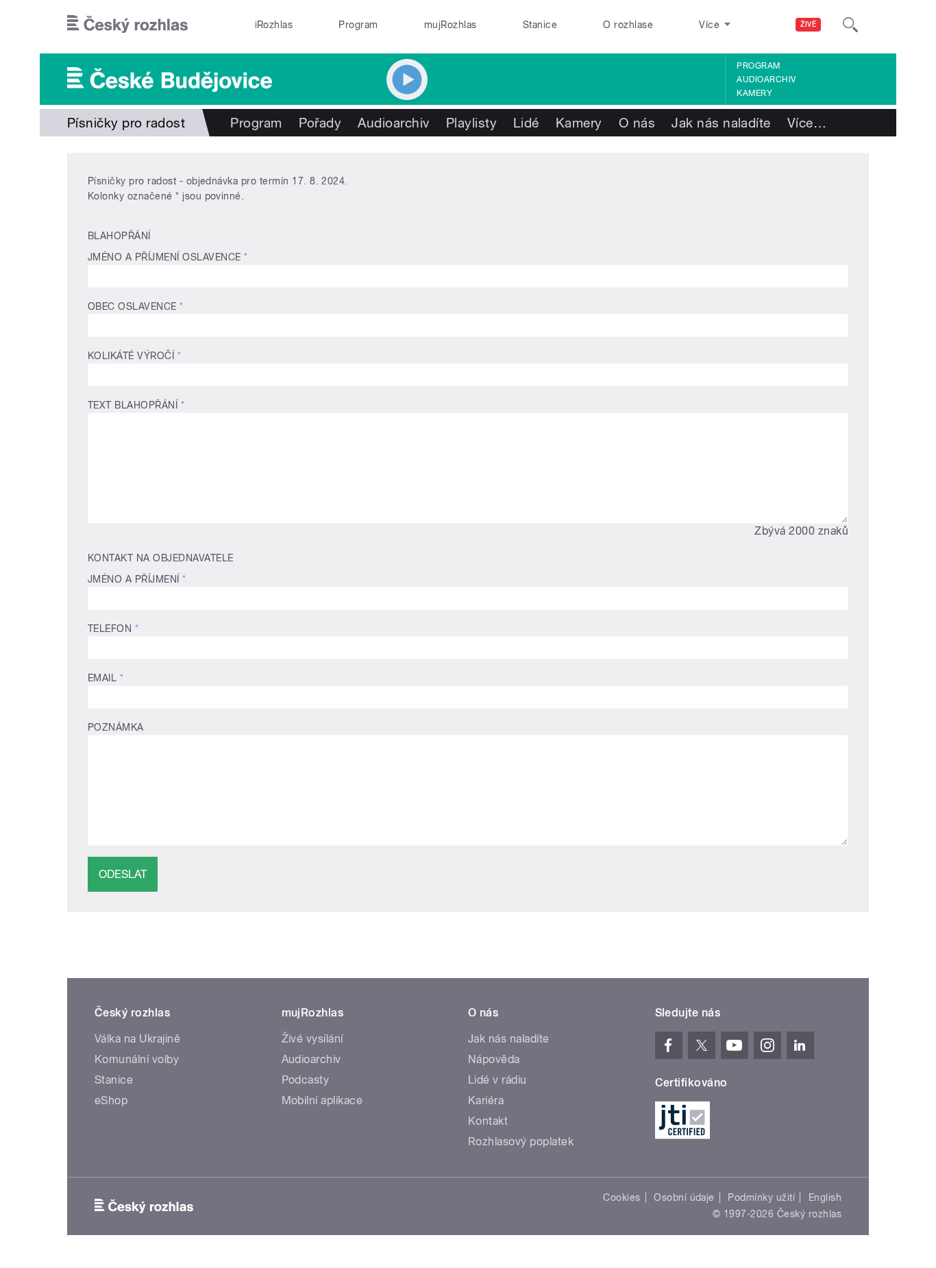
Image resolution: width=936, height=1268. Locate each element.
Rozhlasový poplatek (521, 1141)
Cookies (621, 1197)
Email (105, 677)
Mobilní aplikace (322, 1100)
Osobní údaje (684, 1197)
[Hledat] (850, 24)
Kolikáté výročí (134, 355)
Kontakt (488, 1120)
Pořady (320, 122)
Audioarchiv (766, 79)
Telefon (113, 628)
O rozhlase (628, 24)
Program (358, 24)
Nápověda (494, 1059)
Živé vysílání (312, 1038)
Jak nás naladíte (721, 122)
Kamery (754, 93)
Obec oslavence (136, 306)
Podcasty (306, 1079)
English (825, 1197)
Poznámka (116, 727)
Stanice (540, 24)
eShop (111, 1100)
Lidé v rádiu (497, 1079)
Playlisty (471, 122)
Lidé (526, 122)
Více (806, 122)
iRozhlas (274, 24)
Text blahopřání (136, 405)
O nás (637, 122)
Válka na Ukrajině (137, 1038)
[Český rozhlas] (127, 24)
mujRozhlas (450, 24)
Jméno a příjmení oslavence (167, 257)
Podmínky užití (761, 1197)
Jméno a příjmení (137, 579)
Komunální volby (137, 1059)
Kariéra (486, 1100)
